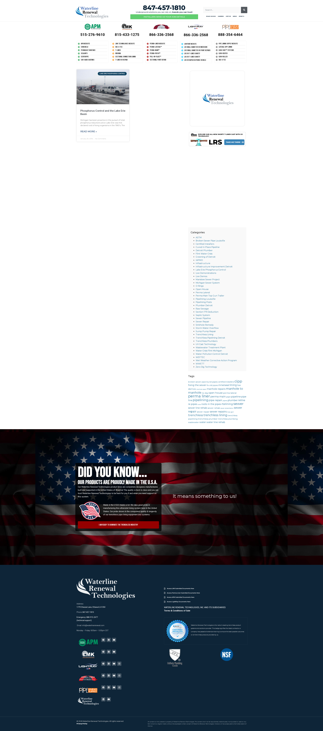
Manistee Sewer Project (208, 279)
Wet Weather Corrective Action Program (216, 360)
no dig (205, 393)
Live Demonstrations (206, 273)
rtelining (227, 404)
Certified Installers (205, 244)
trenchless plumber (208, 419)
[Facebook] (103, 640)
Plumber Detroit (204, 305)
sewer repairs (218, 411)
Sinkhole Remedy (205, 325)
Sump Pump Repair (206, 331)
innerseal (223, 385)
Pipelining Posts (204, 302)
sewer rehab (214, 408)
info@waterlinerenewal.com (93, 625)
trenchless (195, 415)
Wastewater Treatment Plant (211, 347)
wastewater (193, 422)
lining (233, 385)
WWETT (200, 364)
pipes (225, 400)
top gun (230, 412)
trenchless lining (215, 415)
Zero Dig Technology (206, 367)
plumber (233, 400)
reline (241, 400)
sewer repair (203, 412)
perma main (218, 396)
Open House (202, 289)
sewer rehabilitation (227, 408)
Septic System (203, 315)
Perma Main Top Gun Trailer (210, 295)
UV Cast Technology (206, 344)
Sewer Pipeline (203, 318)
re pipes (192, 404)
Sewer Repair (202, 321)
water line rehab (215, 422)
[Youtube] (114, 640)
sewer (238, 404)
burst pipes (212, 382)
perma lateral (230, 393)
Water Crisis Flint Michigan (209, 351)
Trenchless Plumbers (206, 341)
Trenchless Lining (204, 334)
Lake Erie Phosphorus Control (211, 270)
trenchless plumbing (228, 419)
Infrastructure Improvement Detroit (214, 266)
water (202, 422)
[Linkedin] (109, 640)
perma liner (199, 396)
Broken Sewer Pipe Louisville (210, 240)
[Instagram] (119, 664)
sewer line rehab (197, 408)
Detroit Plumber (204, 250)
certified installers (226, 382)
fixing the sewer (197, 385)
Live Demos (201, 276)
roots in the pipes (211, 404)
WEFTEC (200, 357)
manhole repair (201, 389)
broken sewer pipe (197, 382)
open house (215, 392)
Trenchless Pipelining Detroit (210, 338)
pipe (228, 397)
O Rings (200, 286)
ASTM (199, 237)
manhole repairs (216, 389)
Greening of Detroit (206, 257)
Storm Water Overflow (207, 328)
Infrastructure (203, 263)
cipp (238, 381)
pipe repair (215, 400)
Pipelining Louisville (206, 299)
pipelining (200, 400)
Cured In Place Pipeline (208, 247)
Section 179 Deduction (207, 312)
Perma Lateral (203, 292)
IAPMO (199, 260)
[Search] (244, 10)
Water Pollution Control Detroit (212, 354)
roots (199, 404)
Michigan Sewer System (208, 283)
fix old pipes (212, 385)
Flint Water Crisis (204, 254)
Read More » (88, 131)
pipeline (236, 396)
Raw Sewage (202, 309)
